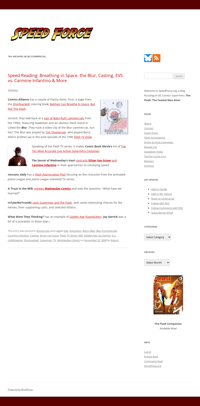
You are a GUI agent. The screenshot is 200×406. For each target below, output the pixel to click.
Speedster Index (153, 151)
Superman (46, 240)
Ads (66, 231)
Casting (34, 235)
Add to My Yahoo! (161, 194)
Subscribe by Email (162, 212)
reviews (52, 188)
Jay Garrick (104, 235)
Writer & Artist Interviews (158, 142)
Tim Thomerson (56, 132)
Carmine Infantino (18, 235)
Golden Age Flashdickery (86, 217)
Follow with (160, 203)
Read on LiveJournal (162, 198)
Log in (147, 352)
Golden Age (90, 235)
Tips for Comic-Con (155, 156)
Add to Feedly (159, 189)
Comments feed (153, 361)
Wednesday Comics (68, 240)
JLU (113, 235)
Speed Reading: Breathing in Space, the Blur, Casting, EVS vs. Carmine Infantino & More (65, 77)
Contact (148, 128)
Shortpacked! (21, 104)
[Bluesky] (148, 61)
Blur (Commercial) (106, 231)
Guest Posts (151, 133)
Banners (149, 161)
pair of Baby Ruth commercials (64, 118)
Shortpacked (31, 240)
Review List (150, 147)
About (147, 123)
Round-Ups (43, 231)
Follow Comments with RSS (167, 208)
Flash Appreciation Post (50, 174)
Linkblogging (15, 240)
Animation (75, 231)
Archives (149, 166)
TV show (83, 137)
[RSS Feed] (156, 61)
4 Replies (13, 90)
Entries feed (151, 356)
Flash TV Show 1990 (71, 235)
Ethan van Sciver (49, 235)
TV (54, 240)
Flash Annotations (154, 137)
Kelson (115, 240)
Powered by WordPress (20, 389)
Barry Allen (89, 231)
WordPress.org (152, 366)
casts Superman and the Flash (52, 202)
